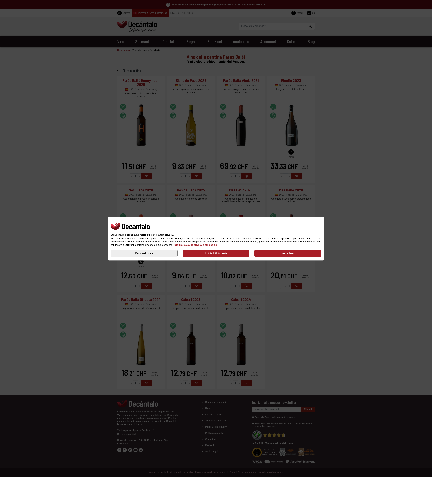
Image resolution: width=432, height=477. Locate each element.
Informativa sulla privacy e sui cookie (195, 245)
